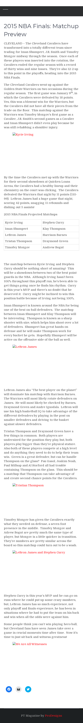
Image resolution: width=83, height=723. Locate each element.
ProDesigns (53, 715)
